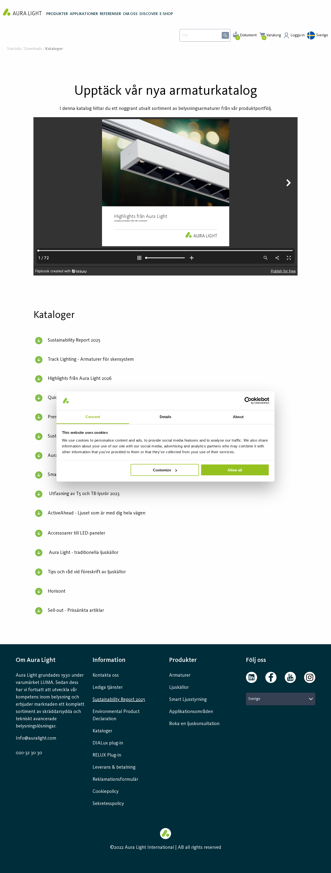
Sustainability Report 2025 (74, 340)
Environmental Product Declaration (116, 715)
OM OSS (130, 14)
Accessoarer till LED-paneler (76, 533)
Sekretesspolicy (108, 803)
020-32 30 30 (29, 752)
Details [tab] (166, 416)
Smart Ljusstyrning (188, 699)
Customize (162, 470)
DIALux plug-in (108, 743)
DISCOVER (149, 14)
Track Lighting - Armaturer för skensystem (91, 359)
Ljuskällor (179, 687)
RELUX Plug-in (107, 755)
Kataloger (102, 731)
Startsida (14, 49)
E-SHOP (166, 14)
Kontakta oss (106, 675)
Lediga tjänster (108, 687)
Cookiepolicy (105, 791)
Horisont (56, 591)
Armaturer (179, 675)
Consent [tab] (93, 416)
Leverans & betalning (114, 767)
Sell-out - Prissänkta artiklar (76, 610)
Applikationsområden (191, 711)
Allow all (235, 470)
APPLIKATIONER (84, 14)
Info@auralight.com (36, 738)
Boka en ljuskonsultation (194, 723)
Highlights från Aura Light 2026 (79, 378)
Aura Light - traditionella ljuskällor (83, 552)
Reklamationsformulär (115, 779)
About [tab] (238, 416)
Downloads (33, 49)
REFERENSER (110, 14)
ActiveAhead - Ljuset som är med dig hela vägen (96, 513)
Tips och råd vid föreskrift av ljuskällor (87, 572)
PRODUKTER (57, 14)
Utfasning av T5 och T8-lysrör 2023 (84, 493)
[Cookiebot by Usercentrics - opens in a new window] (248, 400)
